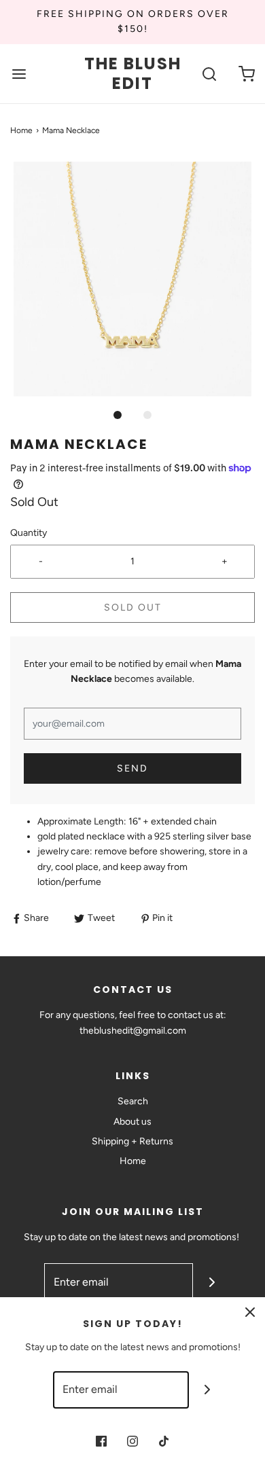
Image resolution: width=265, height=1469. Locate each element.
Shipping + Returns (132, 1141)
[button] (132, 279)
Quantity (28, 533)
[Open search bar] (209, 73)
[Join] (211, 1282)
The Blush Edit (132, 74)
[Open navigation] (18, 73)
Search (133, 1101)
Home (21, 130)
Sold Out (133, 607)
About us (132, 1121)
